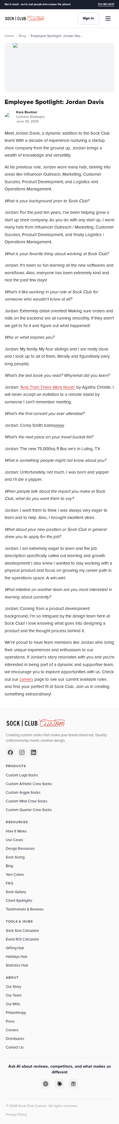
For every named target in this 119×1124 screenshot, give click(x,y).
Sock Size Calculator (22, 930)
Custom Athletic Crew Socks (29, 784)
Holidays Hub (16, 956)
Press (10, 1021)
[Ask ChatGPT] (45, 1083)
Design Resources (20, 848)
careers (26, 679)
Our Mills (13, 1004)
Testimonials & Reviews (25, 909)
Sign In (88, 18)
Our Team (14, 995)
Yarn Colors (15, 874)
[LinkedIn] (33, 752)
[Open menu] (108, 18)
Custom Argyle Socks (23, 792)
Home (9, 36)
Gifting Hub (15, 948)
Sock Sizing (15, 857)
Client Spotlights (19, 900)
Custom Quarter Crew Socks (29, 810)
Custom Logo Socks (22, 775)
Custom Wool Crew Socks (26, 801)
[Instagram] (22, 752)
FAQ (9, 883)
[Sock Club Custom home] (25, 18)
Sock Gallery (16, 892)
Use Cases (14, 840)
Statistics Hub (17, 965)
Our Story (13, 986)
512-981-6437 (106, 4)
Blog (22, 36)
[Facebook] (10, 752)
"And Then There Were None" (47, 387)
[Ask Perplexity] (73, 1083)
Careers (12, 1030)
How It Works (16, 831)
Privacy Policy (16, 1114)
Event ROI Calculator (22, 939)
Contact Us (15, 1047)
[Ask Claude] (59, 1083)
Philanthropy (16, 1012)
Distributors (15, 1038)
